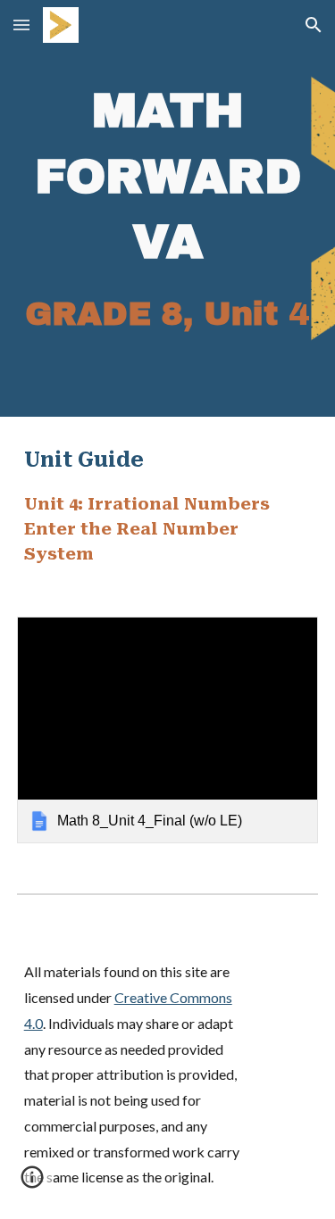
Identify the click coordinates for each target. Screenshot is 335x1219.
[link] (168, 729)
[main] (168, 208)
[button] (21, 24)
